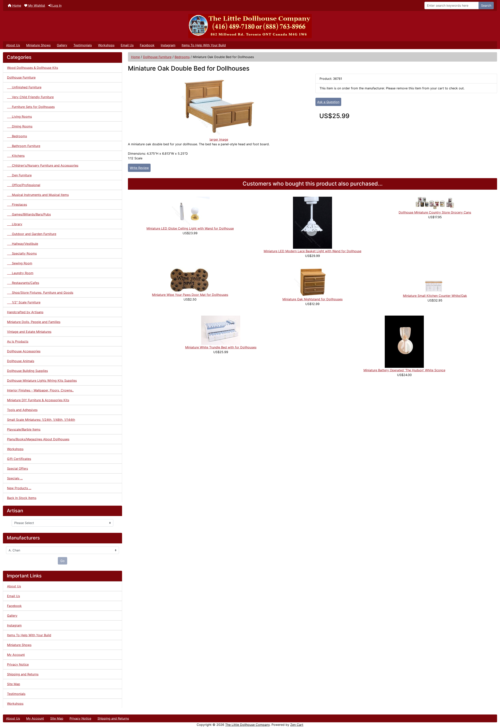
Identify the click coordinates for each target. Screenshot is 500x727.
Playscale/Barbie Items (23, 429)
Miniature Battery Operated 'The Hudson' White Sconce (404, 370)
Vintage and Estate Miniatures (29, 332)
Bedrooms (182, 57)
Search (486, 5)
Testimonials (82, 45)
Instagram (168, 45)
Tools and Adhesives (22, 410)
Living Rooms (19, 116)
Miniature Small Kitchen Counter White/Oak (435, 296)
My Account (16, 655)
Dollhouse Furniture (157, 57)
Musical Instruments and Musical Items (38, 195)
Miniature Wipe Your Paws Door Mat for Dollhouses (190, 295)
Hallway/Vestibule (22, 244)
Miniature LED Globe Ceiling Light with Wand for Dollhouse (190, 228)
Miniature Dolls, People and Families (33, 322)
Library (14, 224)
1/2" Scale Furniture (23, 302)
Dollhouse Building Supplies (27, 371)
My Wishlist (36, 5)
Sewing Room (19, 263)
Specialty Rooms (22, 253)
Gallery (62, 45)
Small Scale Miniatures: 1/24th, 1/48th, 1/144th (41, 420)
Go (62, 561)
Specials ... (15, 478)
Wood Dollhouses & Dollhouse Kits (32, 68)
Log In (56, 5)
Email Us (127, 45)
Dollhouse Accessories (23, 351)
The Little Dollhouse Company (247, 725)
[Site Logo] (250, 26)
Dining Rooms (19, 126)
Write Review (139, 168)
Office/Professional (23, 185)
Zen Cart (296, 725)
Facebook (147, 45)
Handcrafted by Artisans (25, 312)
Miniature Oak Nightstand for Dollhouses (312, 299)
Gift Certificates (19, 459)
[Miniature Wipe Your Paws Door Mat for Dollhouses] (190, 280)
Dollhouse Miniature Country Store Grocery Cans (435, 212)
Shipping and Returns (22, 674)
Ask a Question (328, 102)
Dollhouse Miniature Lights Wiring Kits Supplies (42, 380)
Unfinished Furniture (24, 87)
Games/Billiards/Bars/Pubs (29, 214)
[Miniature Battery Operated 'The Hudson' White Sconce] (404, 341)
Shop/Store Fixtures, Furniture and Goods (40, 292)
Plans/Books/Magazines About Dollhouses (38, 439)
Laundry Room (20, 273)
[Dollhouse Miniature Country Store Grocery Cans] (434, 203)
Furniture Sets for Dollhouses (31, 107)
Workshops (106, 45)
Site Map (13, 684)
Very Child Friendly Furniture (30, 97)
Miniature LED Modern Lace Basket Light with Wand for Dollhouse (312, 251)
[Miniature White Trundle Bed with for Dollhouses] (220, 330)
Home (16, 5)
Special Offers (17, 468)
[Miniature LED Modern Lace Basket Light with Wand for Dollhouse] (312, 222)
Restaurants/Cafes (23, 283)
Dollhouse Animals (20, 361)
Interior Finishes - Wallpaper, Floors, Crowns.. (40, 390)
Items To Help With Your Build (204, 45)
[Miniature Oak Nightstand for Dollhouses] (312, 282)
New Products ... (19, 488)
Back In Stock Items (21, 498)
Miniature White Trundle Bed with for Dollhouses (220, 347)
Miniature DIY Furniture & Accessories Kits (38, 400)
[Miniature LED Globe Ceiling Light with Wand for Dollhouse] (190, 211)
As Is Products (17, 341)
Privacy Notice (18, 664)
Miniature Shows (38, 45)
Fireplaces (17, 204)
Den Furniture (19, 175)
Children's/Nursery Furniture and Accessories (42, 165)
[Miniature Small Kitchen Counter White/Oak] (434, 280)
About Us (13, 45)
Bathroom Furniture (23, 146)
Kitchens (16, 156)
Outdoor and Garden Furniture (31, 234)
